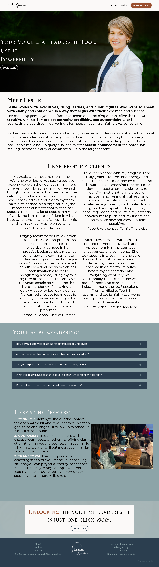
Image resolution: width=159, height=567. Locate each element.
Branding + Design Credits (121, 554)
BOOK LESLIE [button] (9, 68)
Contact (38, 550)
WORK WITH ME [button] (141, 5)
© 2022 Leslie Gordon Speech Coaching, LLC (38, 554)
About (114, 5)
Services (124, 5)
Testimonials (121, 550)
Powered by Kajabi (145, 561)
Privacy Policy (121, 547)
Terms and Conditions (121, 544)
